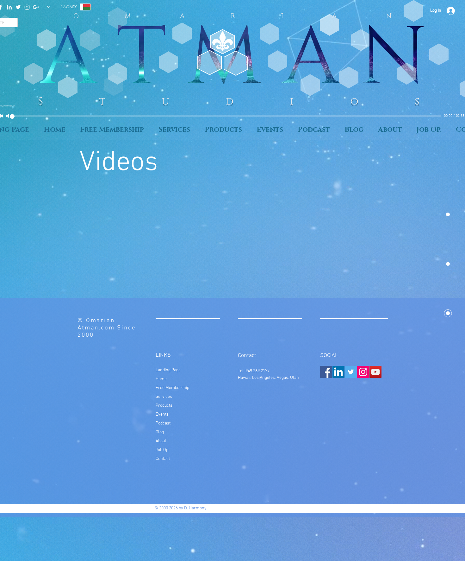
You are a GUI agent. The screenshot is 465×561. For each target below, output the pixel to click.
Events (162, 414)
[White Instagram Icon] (27, 7)
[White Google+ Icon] (36, 7)
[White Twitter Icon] (18, 7)
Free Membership (172, 388)
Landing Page (168, 370)
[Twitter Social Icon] (351, 372)
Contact (163, 459)
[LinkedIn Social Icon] (338, 372)
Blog (160, 432)
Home (161, 379)
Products (164, 405)
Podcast (163, 423)
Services (164, 396)
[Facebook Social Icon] (326, 372)
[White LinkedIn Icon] (9, 7)
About (161, 441)
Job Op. (162, 450)
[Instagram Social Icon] (363, 372)
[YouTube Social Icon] (375, 372)
